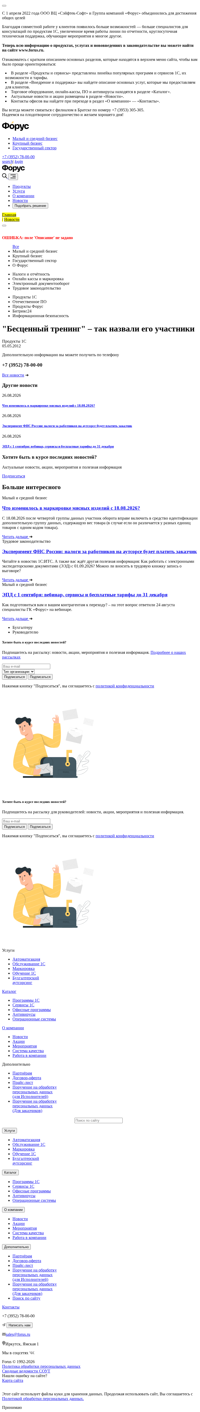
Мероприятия (24, 1046)
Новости (20, 200)
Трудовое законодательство (36, 288)
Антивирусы (23, 1014)
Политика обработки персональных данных (41, 1366)
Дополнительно (16, 1247)
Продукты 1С (24, 297)
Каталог (9, 991)
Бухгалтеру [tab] (22, 627)
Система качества (28, 1051)
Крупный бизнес (27, 143)
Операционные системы (34, 1019)
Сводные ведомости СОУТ (26, 1371)
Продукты (21, 186)
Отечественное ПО (29, 301)
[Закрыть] (4, 225)
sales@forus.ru (18, 1334)
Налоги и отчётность (31, 274)
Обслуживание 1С (28, 964)
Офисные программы (31, 1009)
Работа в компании (29, 1055)
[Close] (4, 6)
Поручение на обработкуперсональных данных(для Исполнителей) (34, 1092)
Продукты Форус (27, 306)
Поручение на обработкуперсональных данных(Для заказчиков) (34, 1106)
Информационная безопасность (40, 316)
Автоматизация (26, 959)
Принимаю (12, 1407)
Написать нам (19, 1325)
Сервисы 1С (23, 1005)
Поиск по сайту (26, 1298)
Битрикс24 (22, 311)
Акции (18, 1041)
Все (15, 246)
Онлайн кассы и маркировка (38, 279)
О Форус (20, 265)
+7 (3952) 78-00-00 (18, 157)
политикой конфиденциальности (125, 686)
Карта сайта (12, 1380)
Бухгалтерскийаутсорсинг (25, 980)
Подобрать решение (30, 206)
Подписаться (13, 476)
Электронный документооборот (41, 283)
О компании (23, 196)
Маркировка (23, 968)
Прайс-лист (22, 1082)
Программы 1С (26, 1000)
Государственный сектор (34, 148)
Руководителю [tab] (25, 632)
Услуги (18, 191)
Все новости (13, 375)
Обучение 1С (24, 973)
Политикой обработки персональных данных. (43, 1398)
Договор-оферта (26, 1078)
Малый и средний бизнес (35, 138)
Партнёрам (22, 1073)
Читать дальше (15, 536)
